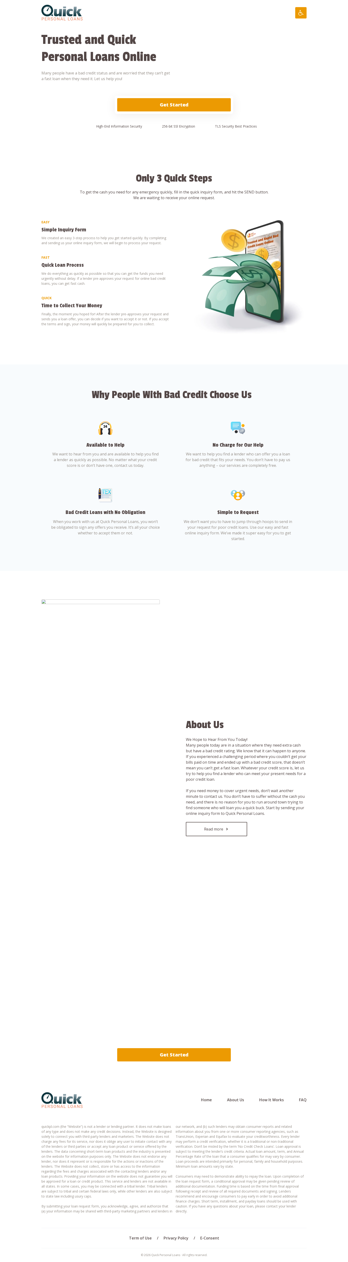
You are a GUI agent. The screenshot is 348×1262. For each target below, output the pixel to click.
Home (206, 1099)
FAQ (303, 1099)
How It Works (271, 1099)
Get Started (174, 104)
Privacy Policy (176, 1238)
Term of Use (140, 1238)
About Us (235, 1099)
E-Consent (209, 1238)
